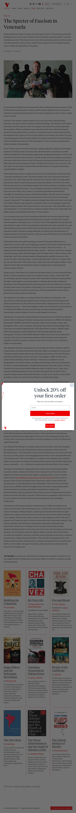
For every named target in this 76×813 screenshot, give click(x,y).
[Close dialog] (71, 385)
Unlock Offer (50, 413)
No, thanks (50, 426)
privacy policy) (60, 420)
